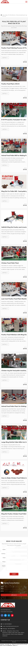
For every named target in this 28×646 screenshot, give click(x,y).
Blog (6, 15)
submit (14, 574)
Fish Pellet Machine (11, 15)
